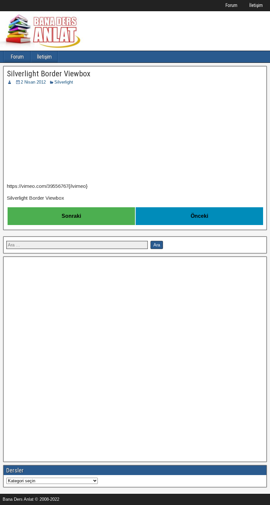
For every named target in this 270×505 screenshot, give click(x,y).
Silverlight (63, 82)
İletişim (256, 5)
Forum (231, 5)
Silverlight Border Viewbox (49, 73)
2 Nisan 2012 (33, 82)
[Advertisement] (135, 135)
